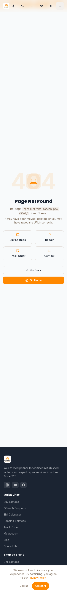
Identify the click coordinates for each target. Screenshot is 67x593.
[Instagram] (7, 485)
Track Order (17, 255)
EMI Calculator (12, 514)
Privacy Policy (37, 577)
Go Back (35, 270)
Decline (24, 585)
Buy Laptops (18, 239)
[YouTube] (15, 485)
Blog (6, 539)
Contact (49, 255)
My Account (11, 533)
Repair (49, 239)
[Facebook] (23, 485)
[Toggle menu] (60, 6)
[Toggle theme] (32, 6)
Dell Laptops (11, 561)
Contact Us (10, 546)
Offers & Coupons (15, 508)
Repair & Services (15, 520)
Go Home (36, 280)
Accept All (40, 585)
